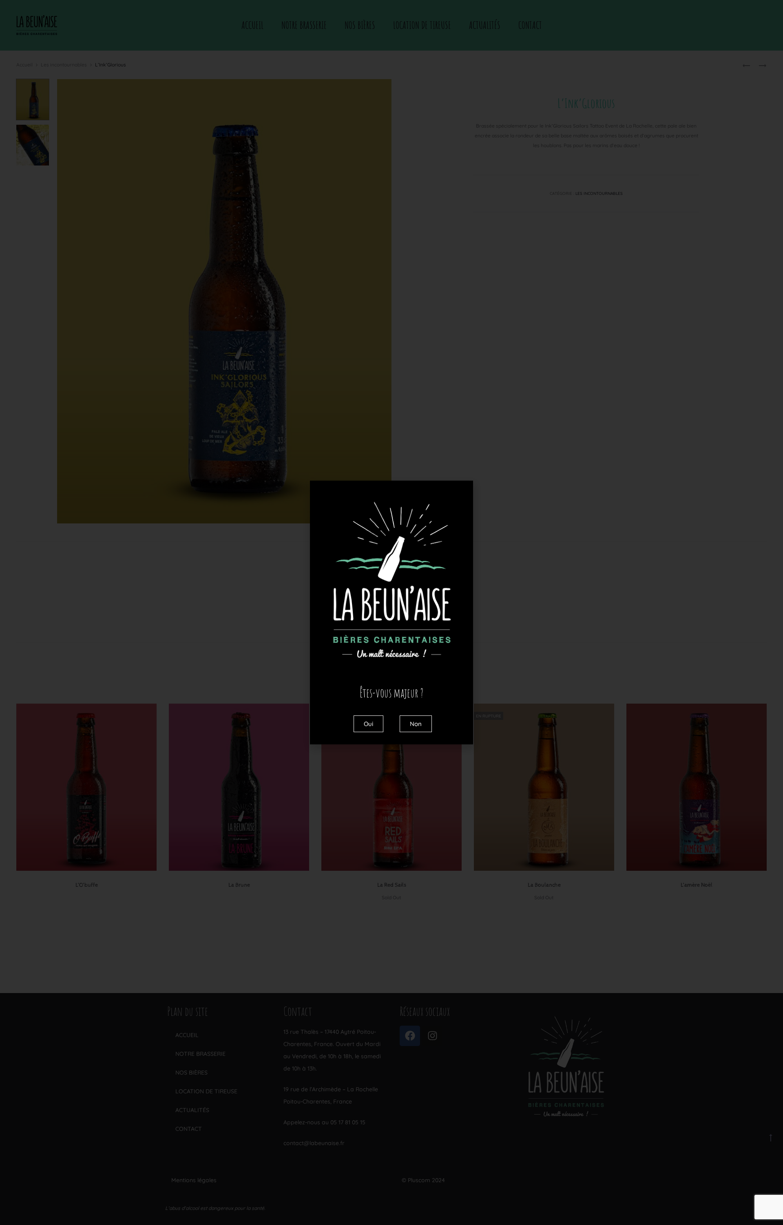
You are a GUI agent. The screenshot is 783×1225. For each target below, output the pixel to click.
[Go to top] (771, 1137)
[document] (391, 612)
